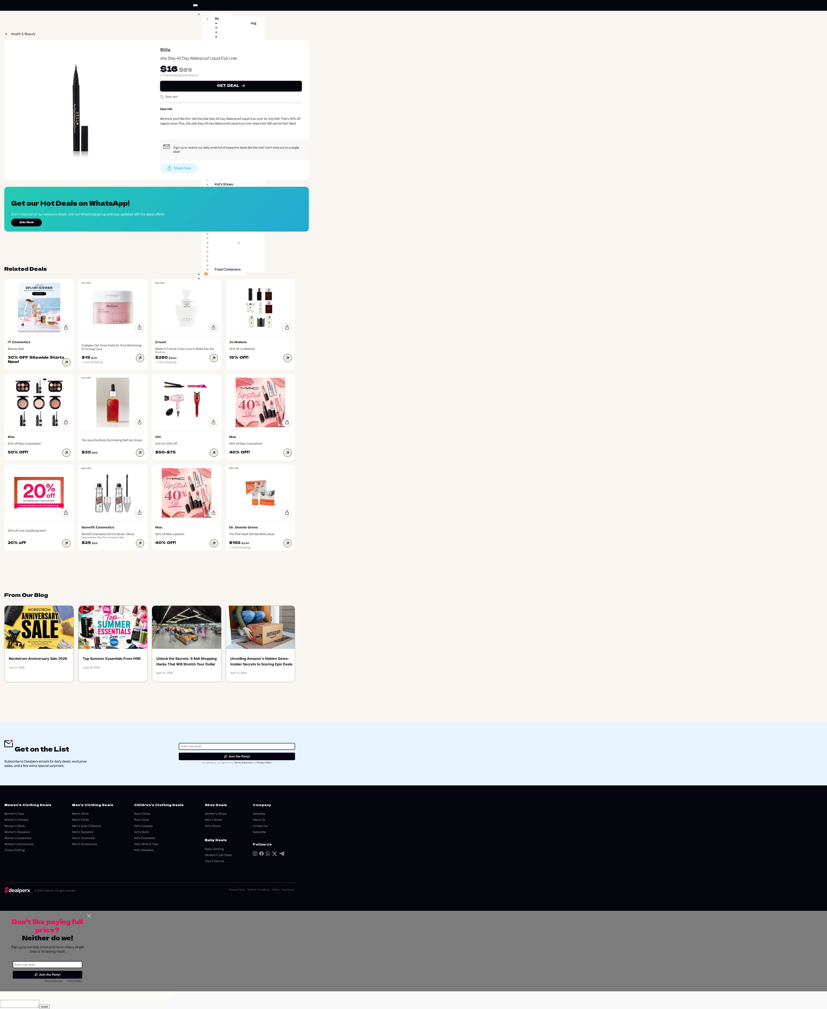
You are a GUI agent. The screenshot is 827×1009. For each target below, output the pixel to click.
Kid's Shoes (213, 826)
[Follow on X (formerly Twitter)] (274, 854)
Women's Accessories (19, 844)
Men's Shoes (213, 819)
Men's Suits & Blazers (86, 826)
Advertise (259, 813)
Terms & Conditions (258, 889)
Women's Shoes (216, 813)
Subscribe (259, 832)
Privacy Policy (264, 762)
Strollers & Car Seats (218, 855)
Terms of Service (243, 762)
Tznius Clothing (14, 850)
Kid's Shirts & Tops (146, 844)
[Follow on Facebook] (261, 854)
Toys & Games (214, 861)
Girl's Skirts (141, 832)
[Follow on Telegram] (281, 854)
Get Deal (228, 86)
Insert (44, 1006)
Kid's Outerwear (144, 838)
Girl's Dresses (143, 826)
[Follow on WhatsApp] (268, 854)
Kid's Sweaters (144, 850)
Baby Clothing (214, 849)
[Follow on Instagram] (255, 854)
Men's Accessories (84, 844)
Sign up (178, 147)
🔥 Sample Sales (217, 274)
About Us (259, 819)
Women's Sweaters (17, 832)
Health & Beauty (23, 34)
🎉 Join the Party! (237, 756)
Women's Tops (14, 813)
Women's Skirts (14, 826)
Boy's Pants (142, 813)
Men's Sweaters (82, 832)
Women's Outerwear (17, 838)
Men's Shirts (80, 813)
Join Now (26, 222)
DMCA (276, 889)
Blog (207, 278)
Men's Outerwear (83, 838)
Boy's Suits (141, 819)
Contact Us (260, 826)
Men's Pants (80, 819)
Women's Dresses (16, 819)
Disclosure (288, 889)
